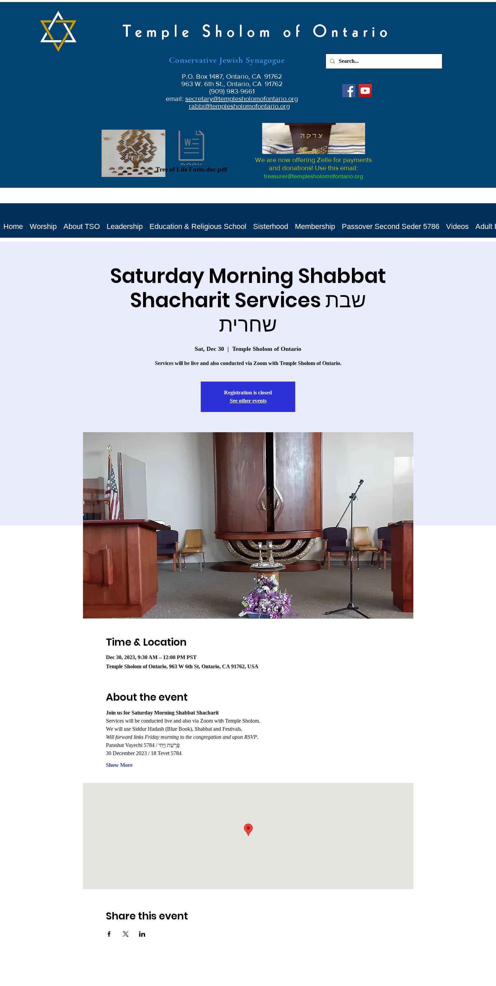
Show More (119, 765)
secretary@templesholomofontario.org (241, 98)
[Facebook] (348, 90)
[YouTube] (365, 90)
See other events (248, 401)
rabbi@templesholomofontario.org (239, 106)
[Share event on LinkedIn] (142, 934)
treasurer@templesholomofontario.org (313, 176)
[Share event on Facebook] (109, 934)
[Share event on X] (125, 934)
